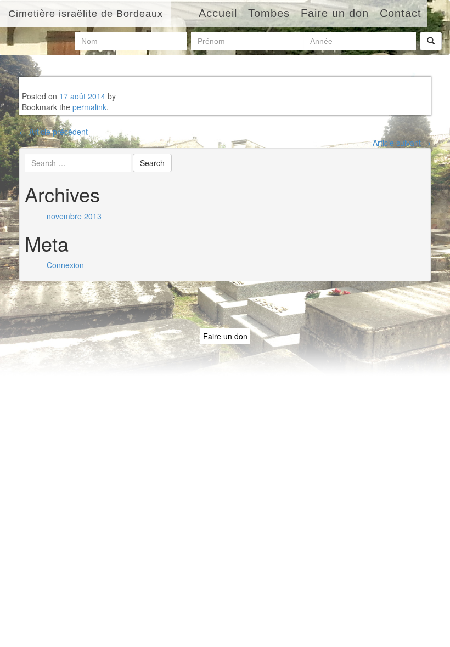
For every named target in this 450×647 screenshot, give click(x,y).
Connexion (65, 264)
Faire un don (225, 336)
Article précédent (53, 131)
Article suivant (402, 142)
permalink (89, 106)
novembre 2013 (74, 216)
